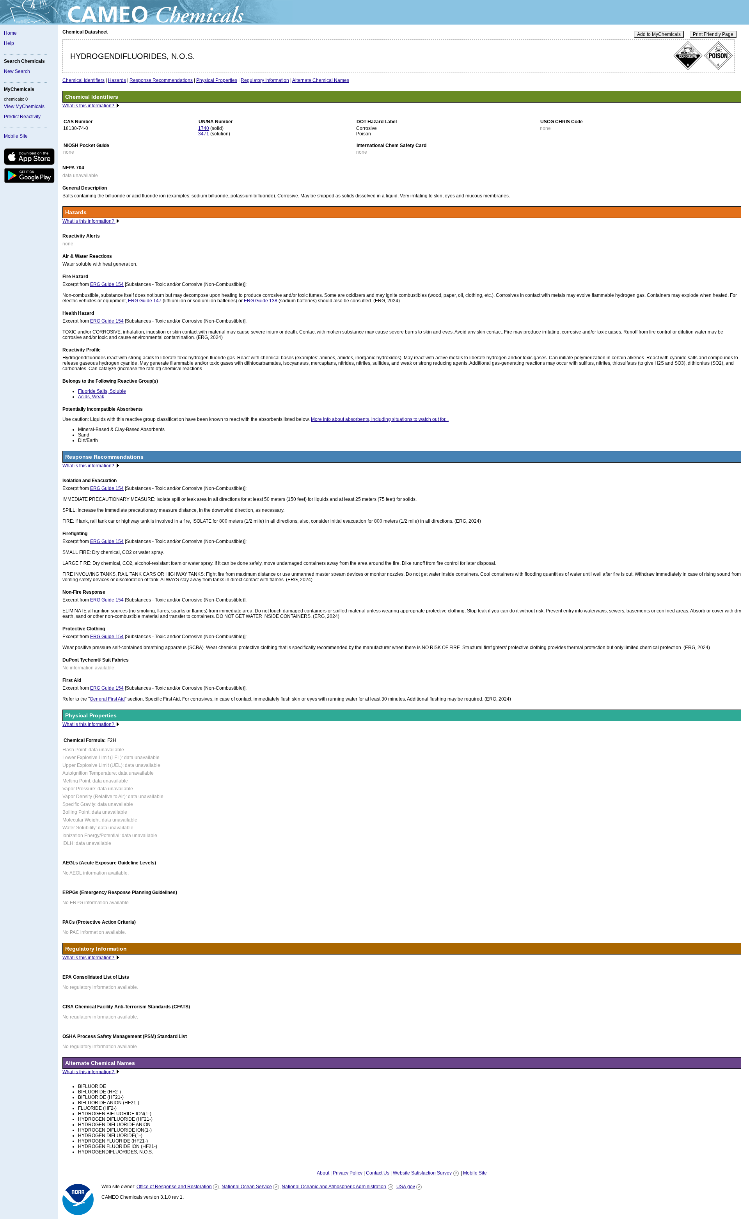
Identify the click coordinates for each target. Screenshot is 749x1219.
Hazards (117, 80)
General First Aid (107, 699)
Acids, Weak (91, 396)
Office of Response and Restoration (174, 1186)
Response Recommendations (161, 80)
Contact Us (377, 1173)
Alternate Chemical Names (320, 80)
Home (10, 33)
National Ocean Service (247, 1186)
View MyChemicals (24, 106)
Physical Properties (216, 80)
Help (9, 43)
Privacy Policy (347, 1173)
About (323, 1173)
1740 (203, 128)
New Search (17, 71)
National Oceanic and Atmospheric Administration (334, 1186)
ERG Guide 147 (145, 300)
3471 (203, 134)
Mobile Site (16, 136)
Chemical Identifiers (83, 80)
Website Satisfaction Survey (422, 1173)
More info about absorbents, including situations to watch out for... (380, 419)
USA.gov (405, 1186)
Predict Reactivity (22, 116)
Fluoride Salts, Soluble (102, 391)
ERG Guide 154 (107, 284)
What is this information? (88, 105)
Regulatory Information (265, 80)
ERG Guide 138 (260, 300)
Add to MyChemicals (659, 34)
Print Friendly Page (713, 34)
